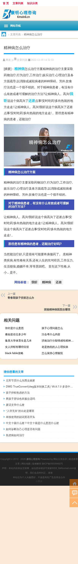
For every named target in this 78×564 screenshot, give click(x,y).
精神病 (19, 68)
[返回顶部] (73, 502)
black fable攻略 (14, 353)
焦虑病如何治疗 (15, 435)
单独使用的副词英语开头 (20, 417)
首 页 (6, 3)
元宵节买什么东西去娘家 (20, 380)
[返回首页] (73, 483)
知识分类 (32, 3)
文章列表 (18, 3)
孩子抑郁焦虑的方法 (18, 392)
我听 (34, 282)
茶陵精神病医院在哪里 (57, 309)
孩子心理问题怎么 (52, 328)
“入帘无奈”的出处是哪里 (20, 411)
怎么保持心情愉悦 (52, 353)
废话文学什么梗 (15, 405)
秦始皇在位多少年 (15, 334)
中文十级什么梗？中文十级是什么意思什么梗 (32, 423)
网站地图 (25, 463)
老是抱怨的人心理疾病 (55, 347)
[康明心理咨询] (39, 13)
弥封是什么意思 (14, 328)
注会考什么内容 (51, 334)
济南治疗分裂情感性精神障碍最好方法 (59, 340)
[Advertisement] (39, 525)
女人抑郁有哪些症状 (17, 347)
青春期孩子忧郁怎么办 (21, 297)
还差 (31, 100)
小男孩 (39, 481)
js (12, 60)
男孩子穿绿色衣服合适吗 (20, 398)
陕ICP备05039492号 (52, 463)
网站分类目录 (60, 458)
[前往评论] (73, 493)
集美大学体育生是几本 (18, 340)
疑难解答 (36, 463)
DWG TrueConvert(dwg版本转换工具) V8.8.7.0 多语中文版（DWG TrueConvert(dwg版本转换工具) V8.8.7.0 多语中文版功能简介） (40, 386)
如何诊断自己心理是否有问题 (23, 429)
